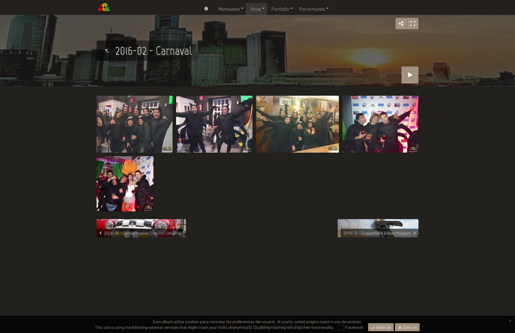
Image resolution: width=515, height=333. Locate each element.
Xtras (255, 9)
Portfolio (280, 9)
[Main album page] (104, 7)
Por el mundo (312, 9)
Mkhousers (229, 9)
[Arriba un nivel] (106, 50)
